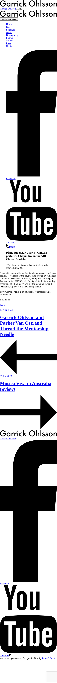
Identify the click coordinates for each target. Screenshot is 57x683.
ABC (2, 304)
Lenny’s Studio (49, 658)
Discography (12, 35)
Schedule (10, 29)
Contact (10, 46)
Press (8, 43)
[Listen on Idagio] (10, 655)
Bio (8, 27)
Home (9, 24)
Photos (9, 38)
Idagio (12, 247)
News (9, 32)
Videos (9, 40)
